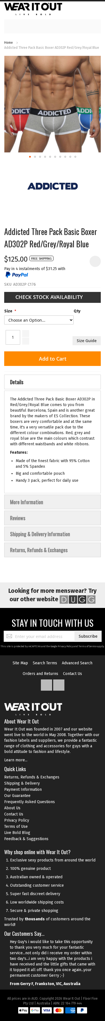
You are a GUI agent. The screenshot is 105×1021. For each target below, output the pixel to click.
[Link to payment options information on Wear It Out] (52, 1011)
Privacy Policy (65, 646)
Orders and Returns (40, 673)
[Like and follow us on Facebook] (47, 683)
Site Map (20, 663)
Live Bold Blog (17, 832)
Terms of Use (16, 826)
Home (8, 43)
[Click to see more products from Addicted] (52, 186)
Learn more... (15, 760)
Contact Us (72, 673)
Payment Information (23, 789)
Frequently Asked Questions (29, 801)
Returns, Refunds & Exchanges (31, 777)
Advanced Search (77, 663)
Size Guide (87, 340)
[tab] (52, 382)
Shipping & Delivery (22, 783)
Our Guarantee (17, 795)
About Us (12, 808)
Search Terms (45, 663)
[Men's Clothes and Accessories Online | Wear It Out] (33, 9)
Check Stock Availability (49, 297)
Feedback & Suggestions (26, 838)
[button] (29, 157)
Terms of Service (87, 646)
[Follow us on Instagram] (58, 683)
